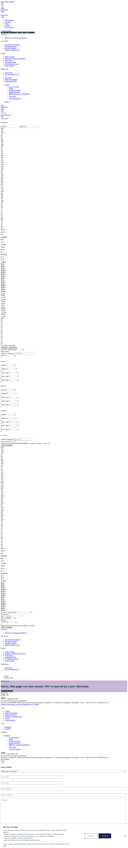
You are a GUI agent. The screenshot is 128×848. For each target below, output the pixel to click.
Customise (91, 836)
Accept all (105, 836)
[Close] (125, 836)
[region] (64, 836)
